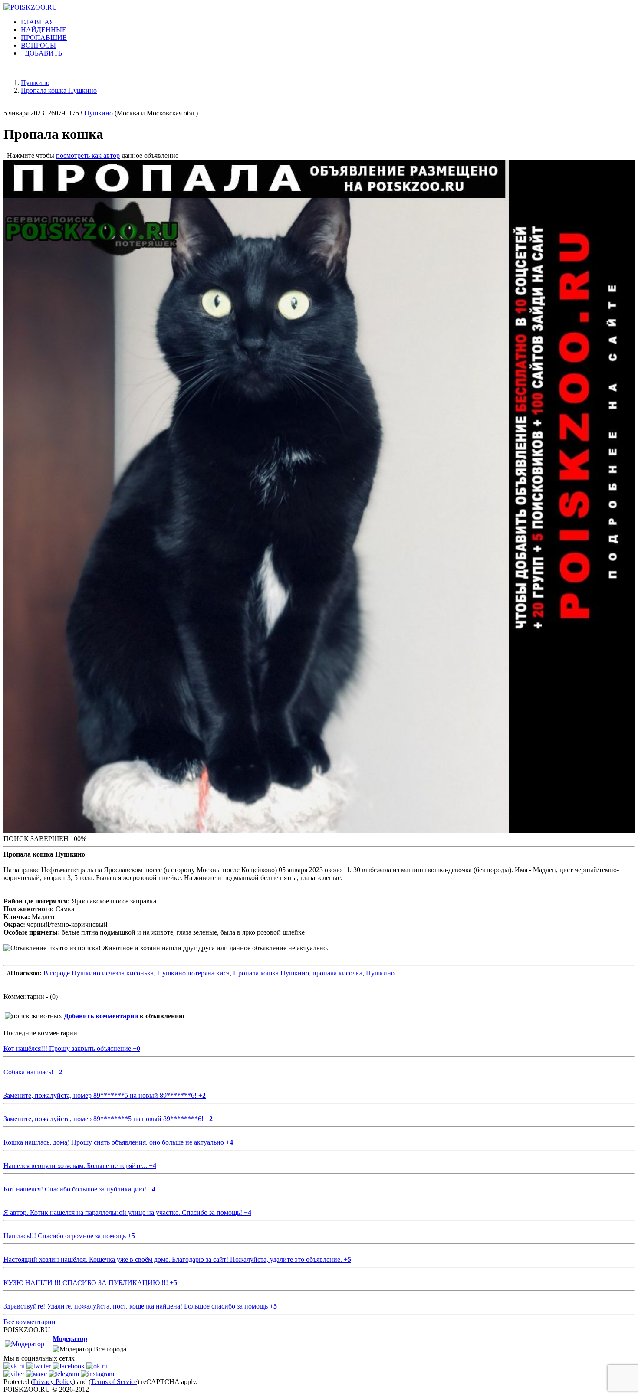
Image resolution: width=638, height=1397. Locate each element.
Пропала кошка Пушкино (271, 973)
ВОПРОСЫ (38, 45)
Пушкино (98, 113)
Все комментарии (29, 1321)
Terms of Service (114, 1381)
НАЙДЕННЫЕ (43, 29)
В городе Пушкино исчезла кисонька (98, 973)
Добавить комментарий (101, 1016)
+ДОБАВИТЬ (41, 53)
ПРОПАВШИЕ (44, 37)
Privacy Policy (53, 1381)
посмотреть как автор (88, 155)
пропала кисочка (337, 973)
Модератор (70, 1338)
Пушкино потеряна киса (193, 973)
